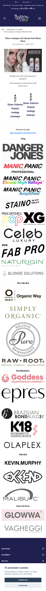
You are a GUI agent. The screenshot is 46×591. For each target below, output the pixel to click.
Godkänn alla (23, 580)
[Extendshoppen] (22, 18)
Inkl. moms (26, 2)
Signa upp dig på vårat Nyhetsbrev (23, 133)
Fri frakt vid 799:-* (18, 5)
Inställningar (23, 585)
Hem (3, 29)
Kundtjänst (6, 555)
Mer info (5, 561)
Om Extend (6, 549)
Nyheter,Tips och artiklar (15, 29)
